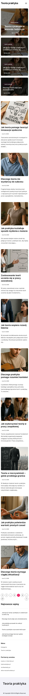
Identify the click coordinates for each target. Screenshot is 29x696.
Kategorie (4, 647)
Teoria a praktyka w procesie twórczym (14, 629)
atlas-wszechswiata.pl (8, 670)
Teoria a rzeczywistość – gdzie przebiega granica (13, 474)
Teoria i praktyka (6, 650)
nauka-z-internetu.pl (7, 661)
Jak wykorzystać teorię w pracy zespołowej (13, 425)
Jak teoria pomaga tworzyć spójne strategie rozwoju (12, 635)
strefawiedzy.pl (5, 667)
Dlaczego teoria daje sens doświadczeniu (14, 619)
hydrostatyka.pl (6, 664)
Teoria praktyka (9, 3)
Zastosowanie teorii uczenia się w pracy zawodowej (11, 278)
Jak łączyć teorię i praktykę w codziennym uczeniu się (14, 613)
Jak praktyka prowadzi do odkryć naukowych (12, 624)
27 (2, 599)
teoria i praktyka (14, 22)
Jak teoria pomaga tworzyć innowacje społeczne (14, 128)
